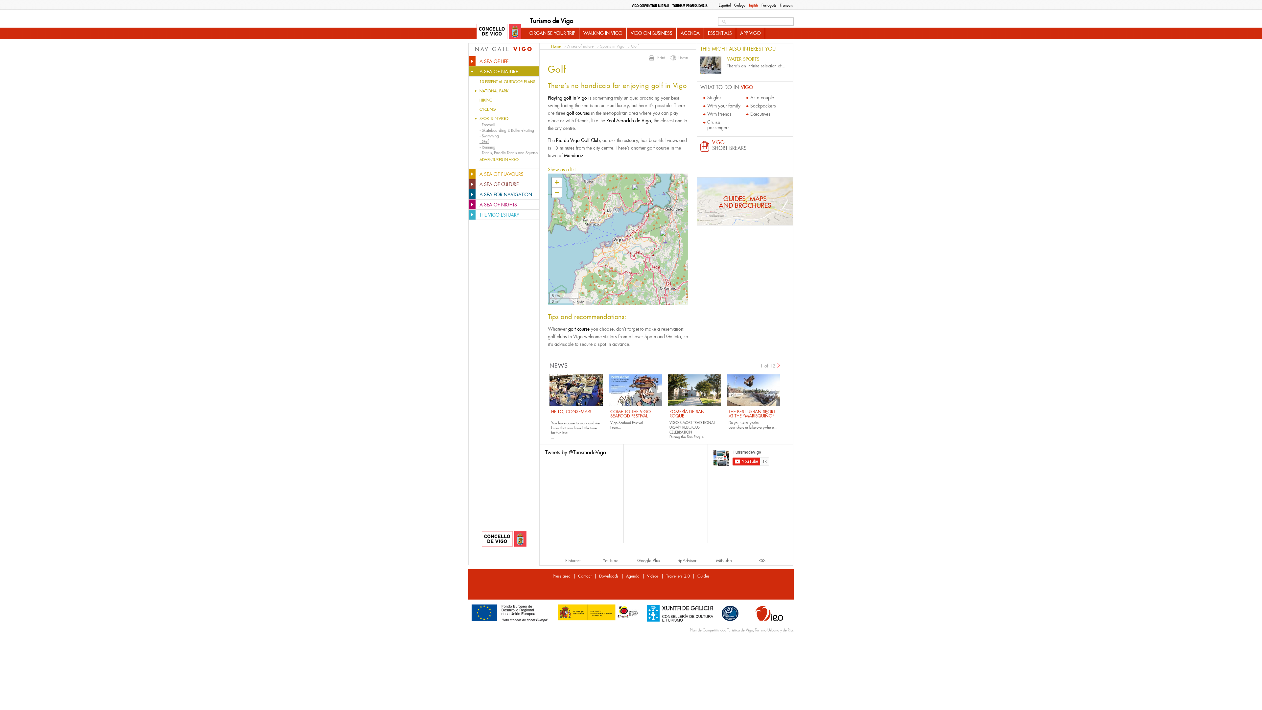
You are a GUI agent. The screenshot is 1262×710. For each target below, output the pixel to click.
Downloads (609, 576)
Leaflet (681, 302)
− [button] (557, 192)
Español (725, 5)
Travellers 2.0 (678, 576)
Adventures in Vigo (499, 160)
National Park (493, 91)
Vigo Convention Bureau (650, 6)
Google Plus (648, 560)
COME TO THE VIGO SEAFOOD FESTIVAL (630, 414)
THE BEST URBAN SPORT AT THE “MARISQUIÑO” (752, 414)
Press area (562, 576)
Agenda (690, 33)
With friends (719, 114)
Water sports (743, 59)
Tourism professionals (690, 6)
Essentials (720, 33)
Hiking (485, 100)
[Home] (499, 32)
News (558, 366)
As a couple (762, 98)
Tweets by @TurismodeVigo (575, 452)
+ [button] (557, 182)
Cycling (487, 109)
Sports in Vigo (493, 119)
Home (556, 46)
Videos (653, 576)
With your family (723, 106)
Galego (739, 5)
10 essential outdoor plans (507, 82)
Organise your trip (552, 33)
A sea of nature (580, 46)
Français (786, 5)
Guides (703, 576)
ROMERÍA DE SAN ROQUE (687, 414)
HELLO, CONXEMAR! (571, 411)
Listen (683, 57)
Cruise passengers (718, 124)
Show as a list (561, 170)
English (753, 5)
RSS (762, 560)
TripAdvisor (686, 560)
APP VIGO (750, 33)
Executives (760, 114)
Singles (714, 98)
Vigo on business (651, 33)
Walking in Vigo (602, 33)
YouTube (611, 560)
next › (779, 365)
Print (661, 57)
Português (768, 5)
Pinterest (572, 560)
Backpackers (763, 106)
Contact (585, 576)
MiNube (724, 560)
